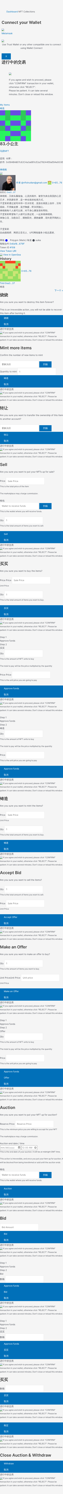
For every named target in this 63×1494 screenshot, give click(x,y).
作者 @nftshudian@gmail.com (32, 182)
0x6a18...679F (17, 243)
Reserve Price (7, 1124)
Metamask (7, 33)
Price (2, 481)
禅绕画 (3, 169)
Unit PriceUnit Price (10, 977)
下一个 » (58, 290)
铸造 (2, 108)
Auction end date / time (12, 1143)
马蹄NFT (4, 151)
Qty (2, 520)
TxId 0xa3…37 (7, 283)
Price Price (5, 580)
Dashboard (12, 11)
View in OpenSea (12, 254)
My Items (5, 104)
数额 (2, 1279)
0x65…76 (57, 182)
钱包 (2, 500)
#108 (12, 247)
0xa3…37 (11, 192)
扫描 (45, 364)
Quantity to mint (8, 371)
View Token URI (8, 251)
